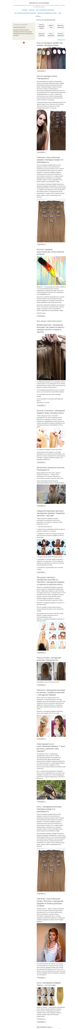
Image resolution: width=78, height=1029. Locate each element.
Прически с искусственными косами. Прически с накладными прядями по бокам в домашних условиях (50, 902)
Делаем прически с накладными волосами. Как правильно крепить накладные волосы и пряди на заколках (50, 328)
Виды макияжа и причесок (45, 9)
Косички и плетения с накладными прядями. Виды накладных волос (51, 411)
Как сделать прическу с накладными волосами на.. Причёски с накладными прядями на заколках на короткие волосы (50, 581)
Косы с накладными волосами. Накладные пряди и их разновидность (49, 809)
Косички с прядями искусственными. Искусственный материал (50, 251)
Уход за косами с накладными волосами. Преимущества (49, 659)
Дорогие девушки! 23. (19, 27)
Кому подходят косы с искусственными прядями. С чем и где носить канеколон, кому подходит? (51, 747)
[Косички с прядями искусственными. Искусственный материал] (51, 270)
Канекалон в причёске (41, 34)
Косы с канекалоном (51, 34)
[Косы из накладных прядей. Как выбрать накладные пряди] (51, 58)
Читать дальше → (41, 70)
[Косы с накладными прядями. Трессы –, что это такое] (51, 996)
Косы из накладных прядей (41, 26)
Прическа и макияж (39, 3)
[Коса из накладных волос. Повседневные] (51, 130)
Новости (31, 9)
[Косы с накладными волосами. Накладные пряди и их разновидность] (51, 870)
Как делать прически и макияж (25, 13)
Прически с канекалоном (60, 26)
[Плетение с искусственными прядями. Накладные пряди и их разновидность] (51, 220)
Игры (59, 13)
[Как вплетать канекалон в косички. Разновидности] (51, 494)
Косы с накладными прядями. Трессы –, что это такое (49, 984)
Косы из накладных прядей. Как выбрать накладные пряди (49, 44)
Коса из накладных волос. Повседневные (47, 77)
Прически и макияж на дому (47, 13)
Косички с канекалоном (60, 34)
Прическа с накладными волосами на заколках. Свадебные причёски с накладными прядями (51, 692)
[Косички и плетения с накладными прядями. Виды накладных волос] (51, 438)
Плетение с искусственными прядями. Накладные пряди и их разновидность (50, 159)
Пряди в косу (51, 26)
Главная (24, 9)
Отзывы (38, 16)
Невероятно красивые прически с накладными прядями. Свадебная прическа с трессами (51, 513)
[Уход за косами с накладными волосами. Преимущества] (51, 671)
